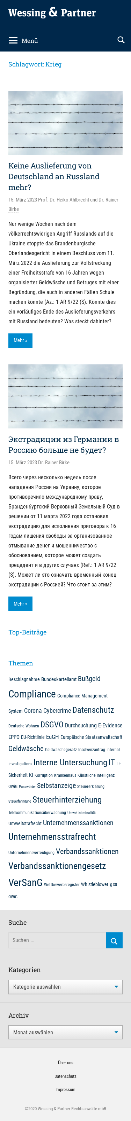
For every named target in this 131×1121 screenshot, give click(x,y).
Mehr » (20, 340)
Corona (33, 710)
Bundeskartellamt (59, 679)
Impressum (65, 1089)
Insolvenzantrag (91, 749)
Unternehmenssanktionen (78, 823)
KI (31, 775)
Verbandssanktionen (87, 851)
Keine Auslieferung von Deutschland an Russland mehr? (54, 176)
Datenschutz (93, 710)
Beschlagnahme (24, 679)
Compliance (32, 694)
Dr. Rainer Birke (54, 462)
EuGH (52, 736)
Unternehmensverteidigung (31, 852)
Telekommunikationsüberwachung (37, 812)
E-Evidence (110, 725)
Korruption (44, 775)
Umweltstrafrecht (25, 823)
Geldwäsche (26, 748)
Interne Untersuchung (70, 762)
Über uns (65, 1062)
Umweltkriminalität (81, 813)
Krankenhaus (65, 775)
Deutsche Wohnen (23, 725)
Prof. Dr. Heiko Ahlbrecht (63, 200)
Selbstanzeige (56, 786)
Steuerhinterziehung (67, 800)
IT (112, 762)
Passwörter (27, 786)
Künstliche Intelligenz (96, 775)
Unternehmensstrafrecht (52, 836)
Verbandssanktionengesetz (57, 866)
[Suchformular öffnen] (121, 40)
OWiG (12, 786)
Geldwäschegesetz (61, 749)
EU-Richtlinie (33, 737)
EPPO (14, 737)
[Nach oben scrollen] (118, 1108)
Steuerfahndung (19, 801)
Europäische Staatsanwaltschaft (91, 737)
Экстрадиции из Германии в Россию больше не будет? (63, 444)
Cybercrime (57, 710)
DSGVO (52, 724)
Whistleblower (94, 884)
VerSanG (25, 883)
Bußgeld (89, 679)
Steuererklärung (90, 786)
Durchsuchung (81, 725)
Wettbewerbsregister (62, 884)
